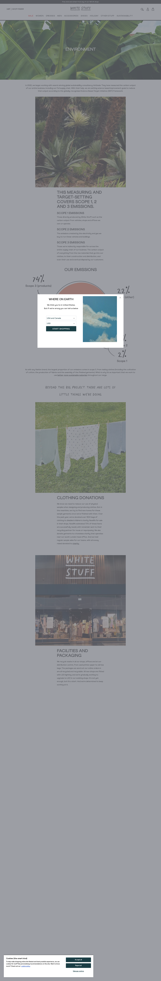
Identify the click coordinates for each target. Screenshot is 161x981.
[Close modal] (120, 297)
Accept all (78, 960)
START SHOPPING (61, 329)
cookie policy (25, 966)
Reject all (78, 965)
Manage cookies (78, 971)
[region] (48, 966)
